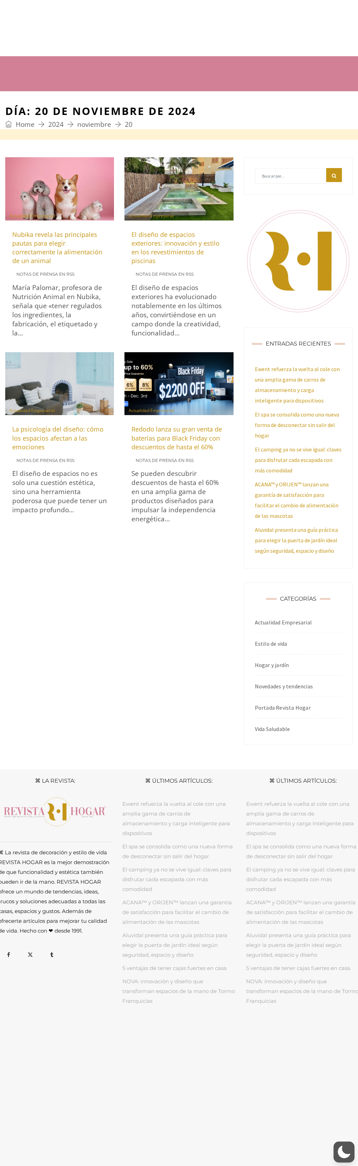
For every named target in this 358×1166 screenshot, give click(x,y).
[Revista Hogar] (75, 27)
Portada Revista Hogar (283, 707)
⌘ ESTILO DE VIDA (157, 64)
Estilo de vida (271, 643)
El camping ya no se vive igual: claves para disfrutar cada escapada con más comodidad (298, 460)
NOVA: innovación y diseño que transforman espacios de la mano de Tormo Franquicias (178, 991)
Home (24, 124)
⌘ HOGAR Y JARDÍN (89, 64)
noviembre (94, 124)
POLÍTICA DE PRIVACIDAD (168, 1137)
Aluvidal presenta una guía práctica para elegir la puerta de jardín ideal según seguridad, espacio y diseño (296, 540)
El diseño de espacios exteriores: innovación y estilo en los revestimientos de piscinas (175, 247)
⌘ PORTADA (29, 64)
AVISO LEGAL (119, 1137)
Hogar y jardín (272, 664)
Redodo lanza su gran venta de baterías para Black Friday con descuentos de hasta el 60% (176, 438)
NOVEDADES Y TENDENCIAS (256, 1034)
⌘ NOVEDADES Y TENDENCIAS (57, 82)
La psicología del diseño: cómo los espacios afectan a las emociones (57, 438)
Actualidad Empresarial (32, 216)
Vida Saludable (272, 728)
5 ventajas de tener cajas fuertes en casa (174, 968)
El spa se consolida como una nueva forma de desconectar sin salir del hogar (297, 425)
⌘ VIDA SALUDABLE (227, 64)
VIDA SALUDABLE (199, 1034)
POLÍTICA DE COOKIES (228, 1137)
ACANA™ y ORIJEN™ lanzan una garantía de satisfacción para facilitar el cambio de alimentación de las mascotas (177, 912)
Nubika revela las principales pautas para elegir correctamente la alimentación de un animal (57, 247)
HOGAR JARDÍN (114, 1034)
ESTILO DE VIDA (156, 1034)
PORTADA (80, 1034)
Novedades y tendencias (284, 686)
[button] (344, 1152)
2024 (56, 124)
